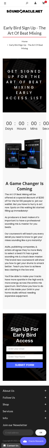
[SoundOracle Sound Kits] (25, 12)
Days (9, 128)
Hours (21, 128)
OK (40, 432)
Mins (33, 128)
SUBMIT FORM (24, 364)
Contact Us (12, 445)
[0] (43, 3)
